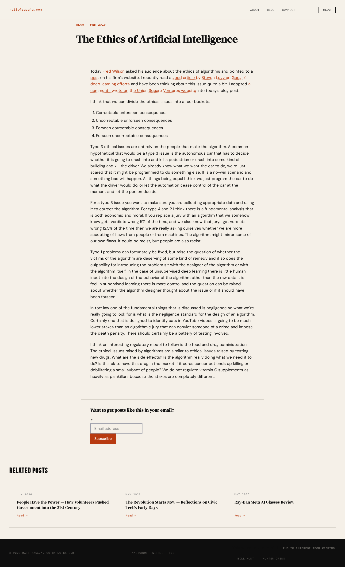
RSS (172, 553)
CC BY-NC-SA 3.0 (60, 553)
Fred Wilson (114, 71)
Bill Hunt (246, 558)
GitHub (157, 553)
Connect (288, 10)
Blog (271, 10)
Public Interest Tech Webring (309, 548)
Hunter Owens (274, 558)
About (255, 10)
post (94, 77)
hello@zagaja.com (25, 10)
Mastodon (139, 553)
